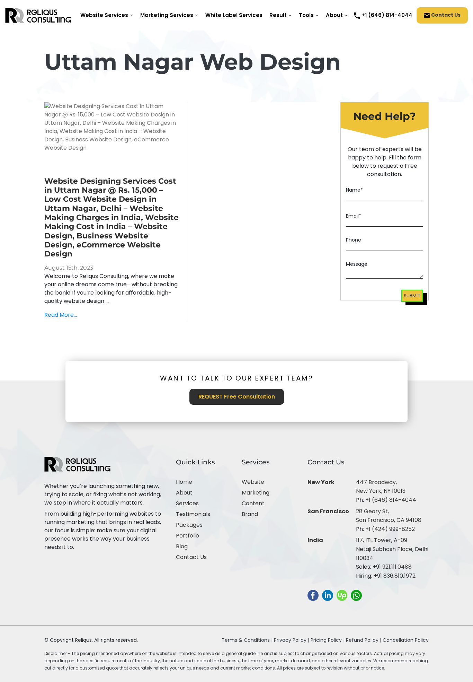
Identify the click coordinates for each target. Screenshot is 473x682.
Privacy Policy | (292, 640)
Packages (189, 525)
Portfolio (187, 536)
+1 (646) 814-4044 (390, 500)
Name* (354, 189)
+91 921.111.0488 (392, 567)
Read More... (60, 315)
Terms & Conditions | (247, 640)
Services (187, 503)
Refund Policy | (364, 640)
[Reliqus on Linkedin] (327, 595)
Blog (182, 546)
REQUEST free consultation (236, 397)
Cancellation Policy (406, 640)
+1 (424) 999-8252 (390, 529)
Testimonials (193, 514)
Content (253, 503)
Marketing (255, 493)
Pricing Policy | (328, 640)
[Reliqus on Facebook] (313, 595)
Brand (250, 514)
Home (184, 482)
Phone (353, 239)
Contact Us (445, 14)
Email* (353, 215)
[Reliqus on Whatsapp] (356, 595)
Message (356, 264)
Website (253, 482)
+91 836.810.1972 (395, 576)
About (184, 493)
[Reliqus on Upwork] (342, 595)
